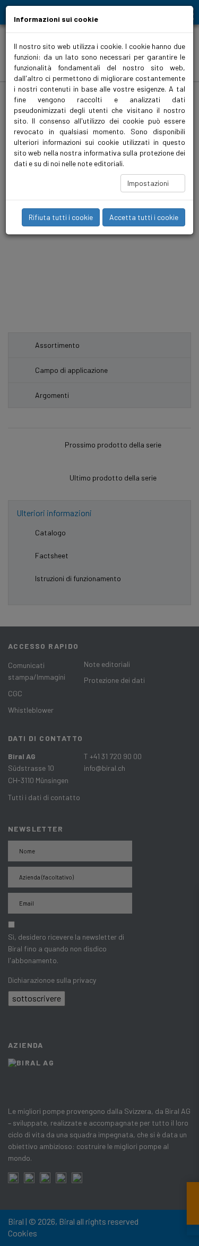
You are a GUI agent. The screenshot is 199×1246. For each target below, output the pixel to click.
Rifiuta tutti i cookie (61, 217)
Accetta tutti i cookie (143, 217)
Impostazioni (148, 183)
